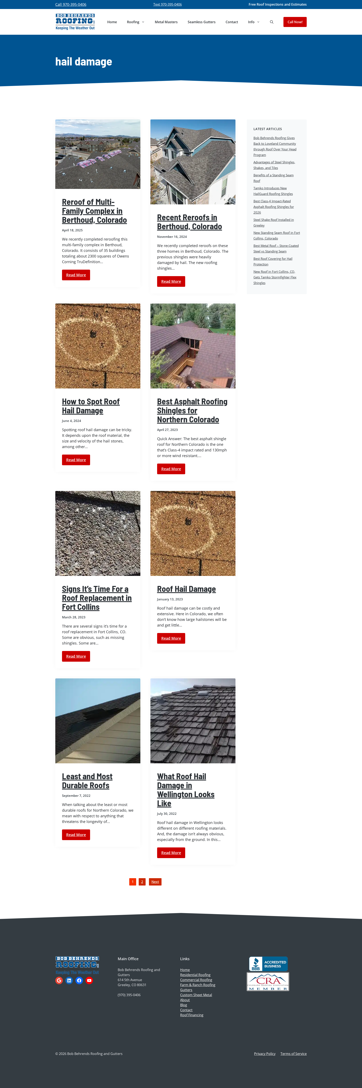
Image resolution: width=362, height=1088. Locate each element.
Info (251, 22)
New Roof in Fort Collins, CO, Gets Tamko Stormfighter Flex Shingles (274, 277)
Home (112, 22)
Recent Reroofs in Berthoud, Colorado (189, 221)
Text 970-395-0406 (167, 4)
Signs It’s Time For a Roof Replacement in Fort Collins (97, 597)
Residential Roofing (195, 975)
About (185, 1000)
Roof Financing (191, 1015)
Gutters (186, 990)
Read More (76, 274)
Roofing (133, 22)
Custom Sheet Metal (196, 995)
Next (155, 881)
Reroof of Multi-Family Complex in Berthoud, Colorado (94, 210)
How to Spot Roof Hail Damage (91, 405)
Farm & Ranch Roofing (197, 985)
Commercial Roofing (196, 980)
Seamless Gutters (202, 22)
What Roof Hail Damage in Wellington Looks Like (186, 789)
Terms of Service (294, 1053)
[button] (271, 22)
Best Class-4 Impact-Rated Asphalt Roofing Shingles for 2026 (273, 206)
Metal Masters (166, 22)
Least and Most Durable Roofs (87, 780)
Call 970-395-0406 (70, 4)
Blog (183, 1005)
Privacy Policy (264, 1053)
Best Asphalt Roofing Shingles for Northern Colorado (192, 410)
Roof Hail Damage (186, 588)
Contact (232, 22)
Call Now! (295, 22)
